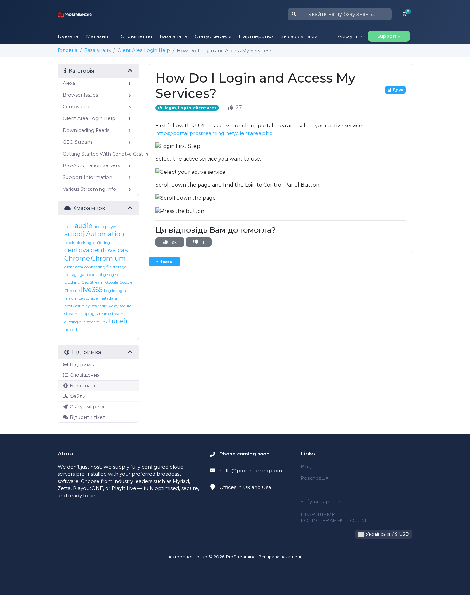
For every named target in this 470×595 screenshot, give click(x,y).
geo (106, 274)
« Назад (164, 261)
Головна (68, 36)
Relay (113, 305)
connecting (94, 266)
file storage (116, 266)
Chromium (108, 258)
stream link (97, 321)
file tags (71, 274)
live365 (92, 289)
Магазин (97, 36)
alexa (69, 226)
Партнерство (256, 36)
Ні (201, 242)
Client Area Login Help (143, 50)
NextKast (72, 305)
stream (102, 313)
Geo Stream (93, 282)
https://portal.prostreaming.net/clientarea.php (214, 133)
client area (73, 266)
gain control (91, 274)
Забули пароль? (321, 501)
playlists (89, 305)
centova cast (111, 250)
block (69, 242)
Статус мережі (213, 36)
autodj (74, 234)
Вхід (306, 466)
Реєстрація (315, 478)
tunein (119, 321)
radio (102, 305)
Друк (397, 89)
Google (111, 282)
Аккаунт (348, 36)
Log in (109, 290)
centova (77, 250)
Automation (105, 234)
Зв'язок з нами (299, 36)
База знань (173, 36)
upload (70, 329)
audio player (105, 226)
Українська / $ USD (386, 534)
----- (305, 490)
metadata (108, 298)
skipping (87, 313)
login (121, 290)
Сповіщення (136, 36)
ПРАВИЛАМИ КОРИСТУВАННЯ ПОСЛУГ (334, 517)
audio (83, 225)
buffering (101, 242)
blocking (83, 242)
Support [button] (386, 36)
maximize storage (81, 298)
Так (172, 242)
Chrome (77, 258)
